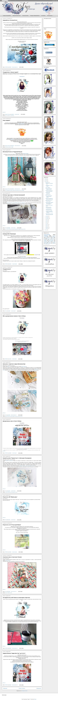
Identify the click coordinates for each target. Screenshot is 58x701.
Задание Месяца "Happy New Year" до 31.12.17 (14, 653)
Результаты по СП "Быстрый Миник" (12, 524)
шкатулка (18, 416)
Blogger (35, 699)
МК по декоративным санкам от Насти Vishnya (14, 316)
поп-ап (20, 190)
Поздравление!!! (7, 269)
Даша (8, 366)
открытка (17, 190)
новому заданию (24, 366)
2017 (46, 181)
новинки (45, 240)
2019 (46, 178)
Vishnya (23, 318)
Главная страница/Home (7, 15)
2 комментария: (17, 114)
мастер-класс (51, 239)
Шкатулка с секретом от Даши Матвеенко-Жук (14, 364)
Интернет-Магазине (24, 257)
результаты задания (49, 237)
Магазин (12, 139)
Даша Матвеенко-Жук (8, 416)
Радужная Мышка (25, 153)
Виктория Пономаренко (9, 460)
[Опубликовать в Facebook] (22, 67)
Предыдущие (38, 688)
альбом (6, 492)
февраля (47, 227)
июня (47, 222)
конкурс (45, 244)
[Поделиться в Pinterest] (23, 67)
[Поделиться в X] (21, 67)
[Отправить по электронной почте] (19, 67)
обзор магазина (51, 240)
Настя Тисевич (7, 592)
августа (47, 219)
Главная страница (22, 688)
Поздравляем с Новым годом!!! (10, 72)
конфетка (54, 242)
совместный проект (48, 243)
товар (53, 243)
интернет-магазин (21, 123)
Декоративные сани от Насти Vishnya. (12, 421)
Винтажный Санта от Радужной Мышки (12, 151)
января (47, 228)
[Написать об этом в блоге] (20, 67)
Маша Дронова (22, 76)
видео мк (48, 238)
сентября (47, 218)
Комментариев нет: (18, 145)
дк (5, 115)
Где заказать (43, 15)
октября (47, 217)
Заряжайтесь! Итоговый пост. (10, 20)
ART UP (22, 424)
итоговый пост (8, 115)
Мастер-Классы (49, 15)
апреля (47, 224)
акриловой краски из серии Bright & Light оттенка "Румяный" (16, 202)
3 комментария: (13, 227)
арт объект (49, 242)
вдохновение (47, 234)
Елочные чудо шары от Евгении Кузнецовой (14, 195)
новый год (12, 115)
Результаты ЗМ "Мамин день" (10, 497)
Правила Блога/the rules (17, 15)
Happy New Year (8, 560)
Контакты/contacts (25, 15)
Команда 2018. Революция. (9, 233)
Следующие (5, 688)
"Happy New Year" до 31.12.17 (22, 425)
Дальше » (4, 112)
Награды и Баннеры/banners (35, 15)
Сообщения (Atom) (24, 690)
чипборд (22, 190)
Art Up (21, 416)
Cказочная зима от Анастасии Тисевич (12, 557)
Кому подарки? (6, 120)
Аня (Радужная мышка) (8, 190)
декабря (47, 182)
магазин (48, 244)
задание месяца (14, 416)
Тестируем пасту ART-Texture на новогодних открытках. (16, 597)
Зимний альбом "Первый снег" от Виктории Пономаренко (17, 458)
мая (46, 223)
